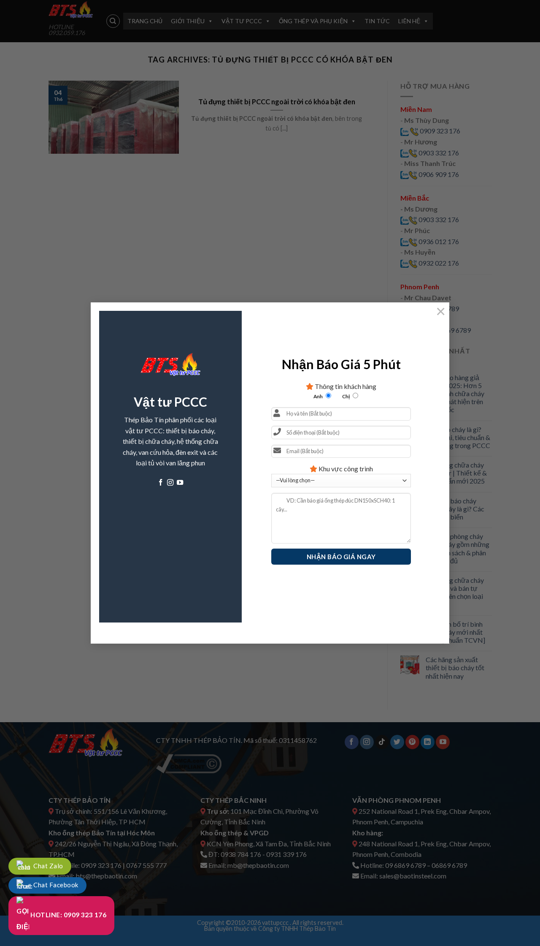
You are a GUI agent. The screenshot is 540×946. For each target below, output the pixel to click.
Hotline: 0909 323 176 (67, 915)
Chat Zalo (47, 866)
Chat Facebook (55, 885)
